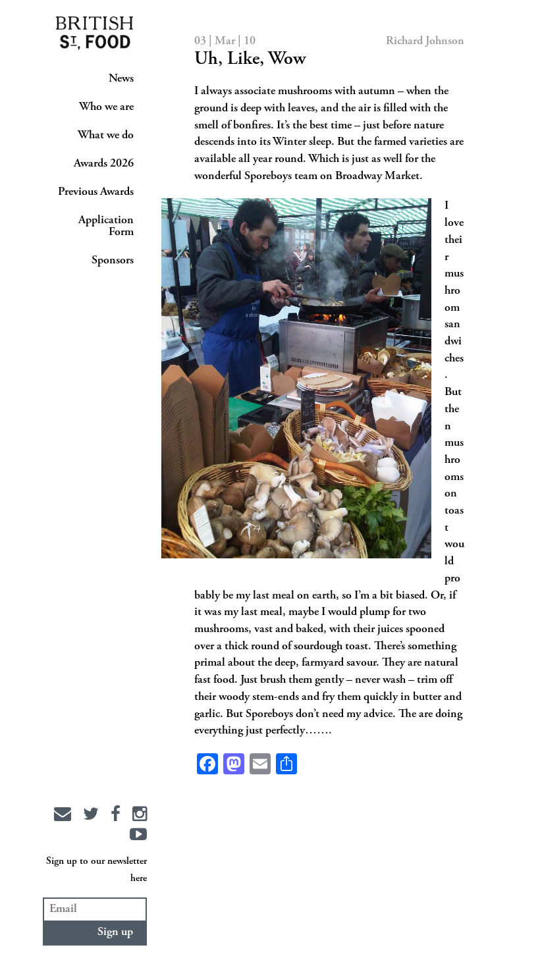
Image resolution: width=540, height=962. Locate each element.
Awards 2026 (104, 164)
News (121, 79)
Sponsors (113, 261)
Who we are (106, 107)
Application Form (106, 226)
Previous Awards (96, 192)
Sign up (115, 932)
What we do (106, 136)
